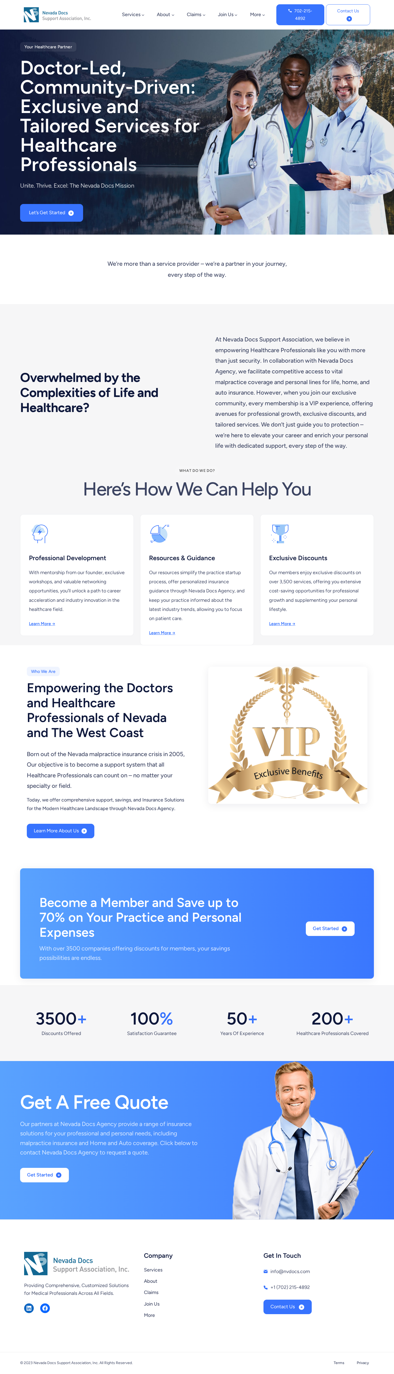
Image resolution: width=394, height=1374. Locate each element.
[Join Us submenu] (236, 14)
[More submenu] (263, 14)
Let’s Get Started (47, 213)
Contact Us (348, 10)
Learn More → (42, 623)
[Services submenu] (143, 14)
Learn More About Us (56, 831)
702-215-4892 (303, 14)
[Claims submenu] (204, 14)
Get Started (326, 928)
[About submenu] (173, 14)
